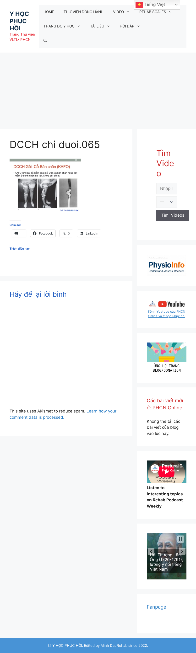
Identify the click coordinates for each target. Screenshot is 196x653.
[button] (151, 551)
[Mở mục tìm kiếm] (45, 40)
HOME (49, 12)
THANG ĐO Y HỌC (59, 26)
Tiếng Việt (154, 4)
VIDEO (118, 12)
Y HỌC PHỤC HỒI (19, 21)
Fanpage (156, 607)
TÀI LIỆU (97, 26)
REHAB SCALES (152, 12)
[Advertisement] (98, 88)
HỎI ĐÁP (127, 26)
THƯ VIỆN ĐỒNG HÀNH (83, 12)
